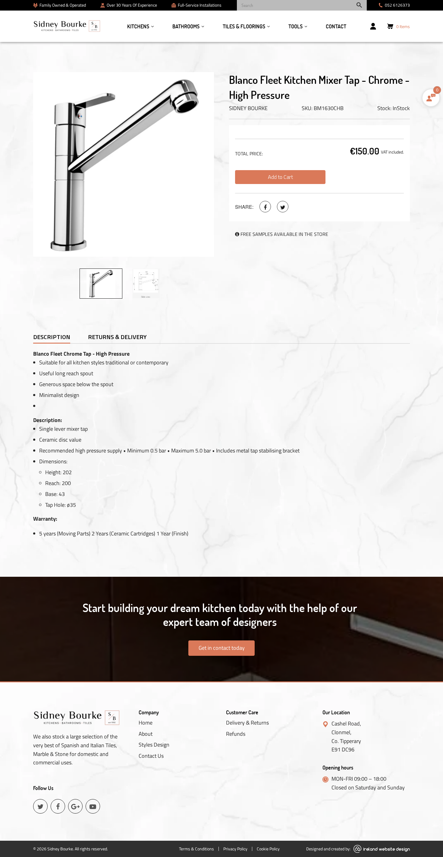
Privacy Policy (235, 849)
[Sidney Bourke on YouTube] (93, 806)
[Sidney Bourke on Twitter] (282, 206)
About (145, 734)
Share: (244, 206)
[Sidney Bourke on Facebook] (265, 206)
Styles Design (154, 744)
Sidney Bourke (248, 108)
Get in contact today (222, 648)
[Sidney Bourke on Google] (75, 806)
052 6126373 (397, 5)
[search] (302, 5)
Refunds (235, 734)
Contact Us (151, 756)
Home (145, 722)
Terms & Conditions (196, 849)
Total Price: (249, 153)
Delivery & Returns (247, 722)
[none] (101, 283)
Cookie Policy (268, 849)
